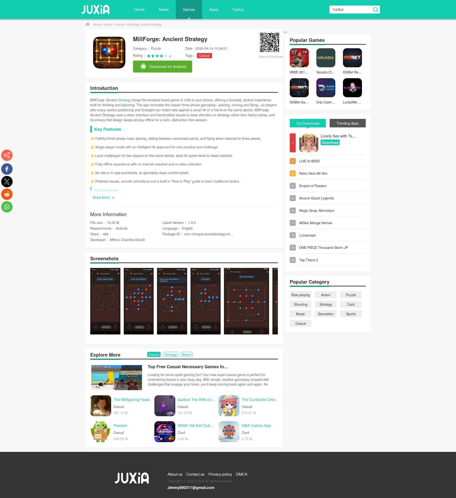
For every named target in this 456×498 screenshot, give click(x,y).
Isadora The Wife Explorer (197, 399)
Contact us (195, 474)
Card (351, 304)
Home (139, 9)
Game (108, 24)
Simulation (326, 313)
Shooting (300, 304)
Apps (213, 9)
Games (189, 9)
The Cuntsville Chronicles (261, 399)
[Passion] (100, 431)
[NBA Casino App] (228, 431)
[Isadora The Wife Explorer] (164, 405)
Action (325, 294)
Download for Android (167, 66)
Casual (204, 55)
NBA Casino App (256, 425)
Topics (237, 9)
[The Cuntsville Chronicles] (228, 405)
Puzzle (120, 24)
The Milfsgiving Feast (132, 399)
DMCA (241, 474)
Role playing (300, 294)
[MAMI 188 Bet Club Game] (164, 431)
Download (330, 142)
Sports (351, 313)
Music (300, 313)
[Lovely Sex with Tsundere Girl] (308, 142)
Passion (120, 425)
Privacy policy (221, 474)
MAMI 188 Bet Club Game (197, 425)
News (164, 9)
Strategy (124, 99)
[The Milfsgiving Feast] (100, 405)
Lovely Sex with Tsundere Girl (338, 135)
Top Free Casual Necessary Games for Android (188, 366)
